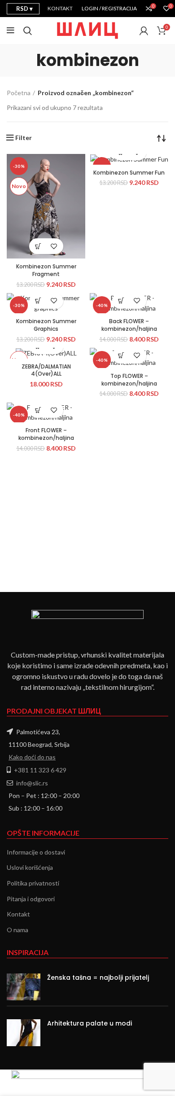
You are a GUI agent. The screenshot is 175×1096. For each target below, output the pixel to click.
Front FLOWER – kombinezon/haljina (46, 434)
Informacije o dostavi (36, 852)
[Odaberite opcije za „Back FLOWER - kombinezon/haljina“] (121, 301)
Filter (23, 138)
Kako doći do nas (32, 757)
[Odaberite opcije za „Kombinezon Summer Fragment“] (38, 246)
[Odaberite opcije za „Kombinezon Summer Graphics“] (38, 301)
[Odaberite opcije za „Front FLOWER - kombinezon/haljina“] (38, 410)
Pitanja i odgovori (31, 899)
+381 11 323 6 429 (40, 770)
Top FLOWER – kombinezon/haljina (129, 379)
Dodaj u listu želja (54, 246)
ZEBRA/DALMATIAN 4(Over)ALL (46, 370)
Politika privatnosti (33, 883)
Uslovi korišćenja (30, 867)
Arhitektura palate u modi (89, 1023)
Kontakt (18, 914)
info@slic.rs (32, 783)
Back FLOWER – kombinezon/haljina (129, 325)
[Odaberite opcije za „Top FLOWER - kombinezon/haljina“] (121, 356)
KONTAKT (60, 8)
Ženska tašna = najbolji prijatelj (98, 977)
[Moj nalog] (144, 30)
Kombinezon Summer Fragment (46, 270)
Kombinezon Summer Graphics (46, 325)
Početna (19, 92)
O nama (17, 930)
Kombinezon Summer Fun (129, 172)
